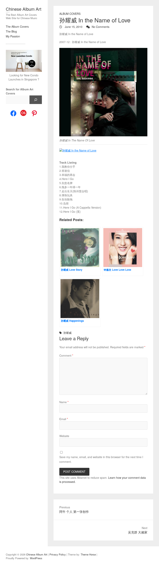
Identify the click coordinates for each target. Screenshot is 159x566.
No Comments (100, 27)
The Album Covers (17, 26)
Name (63, 402)
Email (63, 419)
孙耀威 (67, 333)
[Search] (35, 99)
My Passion (13, 36)
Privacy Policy (57, 554)
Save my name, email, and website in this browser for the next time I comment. (101, 459)
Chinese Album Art (23, 9)
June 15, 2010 (73, 27)
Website (64, 436)
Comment (66, 355)
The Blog (11, 31)
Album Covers (69, 14)
